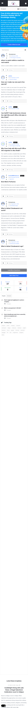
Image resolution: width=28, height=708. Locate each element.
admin (10, 76)
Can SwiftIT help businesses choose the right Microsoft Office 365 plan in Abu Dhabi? (14, 115)
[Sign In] (25, 3)
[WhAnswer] (14, 3)
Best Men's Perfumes (8, 182)
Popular (3, 295)
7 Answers (8, 304)
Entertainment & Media (14, 243)
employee (14, 327)
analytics (3, 325)
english (24, 327)
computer (18, 325)
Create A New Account (14, 44)
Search (4, 9)
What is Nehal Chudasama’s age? (12, 246)
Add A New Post (14, 275)
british (8, 325)
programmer (15, 332)
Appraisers (12, 179)
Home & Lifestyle (13, 79)
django (9, 327)
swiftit (10, 107)
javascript (22, 330)
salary (3, 334)
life (7, 332)
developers (4, 327)
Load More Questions (14, 270)
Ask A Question (23, 9)
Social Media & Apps (14, 205)
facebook (3, 330)
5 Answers (8, 310)
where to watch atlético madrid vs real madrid (12, 61)
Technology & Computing (15, 57)
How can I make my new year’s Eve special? (13, 83)
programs (21, 332)
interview (17, 330)
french (8, 330)
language (3, 332)
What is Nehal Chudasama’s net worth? (12, 209)
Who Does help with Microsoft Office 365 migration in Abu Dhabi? (13, 149)
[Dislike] (6, 58)
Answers (9, 295)
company (13, 325)
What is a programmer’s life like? (12, 308)
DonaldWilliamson (13, 175)
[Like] (6, 53)
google (12, 330)
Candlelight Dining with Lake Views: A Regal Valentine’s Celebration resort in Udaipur (14, 690)
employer (19, 327)
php (10, 332)
